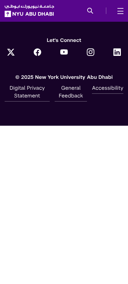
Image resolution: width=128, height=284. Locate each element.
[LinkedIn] (117, 53)
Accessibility (107, 87)
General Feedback (71, 91)
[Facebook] (37, 53)
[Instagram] (91, 53)
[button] (90, 11)
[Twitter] (11, 53)
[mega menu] (118, 10)
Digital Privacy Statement (27, 91)
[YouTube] (64, 53)
